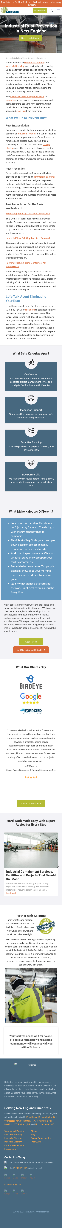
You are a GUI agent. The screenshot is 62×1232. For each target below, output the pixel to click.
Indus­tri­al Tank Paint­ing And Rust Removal (28, 238)
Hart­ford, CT (10, 1124)
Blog (33, 1134)
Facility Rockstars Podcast (28, 2)
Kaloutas (10, 100)
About (34, 1131)
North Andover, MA (44, 1124)
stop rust (21, 110)
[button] (58, 9)
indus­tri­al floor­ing (15, 66)
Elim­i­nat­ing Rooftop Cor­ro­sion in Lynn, (28, 213)
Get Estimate (40, 10)
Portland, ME (24, 1124)
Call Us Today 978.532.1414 (31, 650)
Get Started (31, 641)
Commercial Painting (14, 1131)
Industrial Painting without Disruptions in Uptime (25, 58)
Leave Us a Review (12, 1184)
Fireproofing (10, 1149)
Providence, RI (33, 1117)
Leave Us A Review (31, 803)
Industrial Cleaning (13, 1141)
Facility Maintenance (14, 1145)
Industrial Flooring (13, 1138)
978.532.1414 (20, 1168)
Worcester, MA (11, 1120)
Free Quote (36, 1141)
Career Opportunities (41, 1138)
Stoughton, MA (27, 1120)
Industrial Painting (13, 1134)
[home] (9, 7)
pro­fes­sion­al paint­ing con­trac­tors (27, 96)
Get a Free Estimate (30, 38)
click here (30, 309)
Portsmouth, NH (44, 1120)
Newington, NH (49, 1117)
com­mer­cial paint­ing (34, 62)
